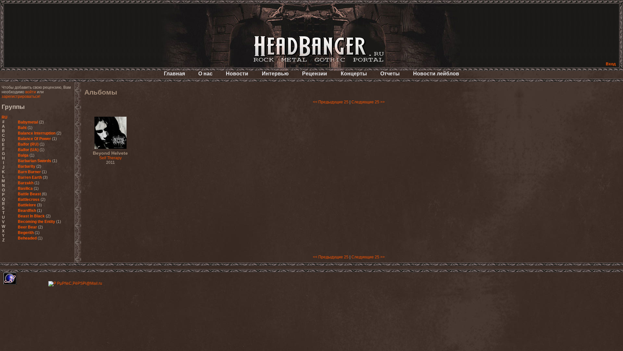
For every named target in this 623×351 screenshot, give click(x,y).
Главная (174, 73)
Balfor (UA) (28, 150)
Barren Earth (30, 177)
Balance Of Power (34, 138)
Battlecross (29, 199)
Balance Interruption (36, 133)
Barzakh (25, 183)
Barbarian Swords (34, 161)
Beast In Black (31, 216)
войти (30, 92)
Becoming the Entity (36, 221)
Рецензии (314, 73)
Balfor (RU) (28, 144)
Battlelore (27, 205)
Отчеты (390, 73)
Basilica (25, 188)
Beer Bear (27, 227)
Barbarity (26, 166)
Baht (22, 127)
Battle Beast (29, 194)
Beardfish (27, 210)
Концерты (354, 73)
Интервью (275, 73)
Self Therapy (110, 155)
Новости (237, 73)
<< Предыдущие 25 (330, 102)
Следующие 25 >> (368, 102)
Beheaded (27, 238)
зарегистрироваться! (21, 96)
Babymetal (28, 122)
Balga (23, 155)
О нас (205, 73)
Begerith (26, 232)
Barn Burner (29, 172)
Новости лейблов (436, 73)
